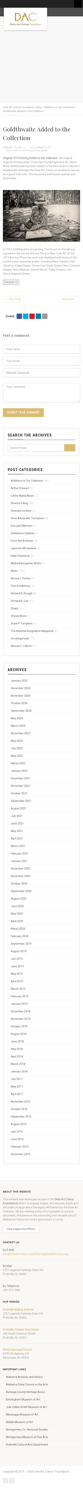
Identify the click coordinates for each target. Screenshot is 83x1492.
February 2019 (19, 996)
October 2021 (19, 793)
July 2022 (17, 748)
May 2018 (17, 1048)
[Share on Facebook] (19, 316)
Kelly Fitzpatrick (20, 555)
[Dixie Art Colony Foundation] (25, 19)
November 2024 (20, 695)
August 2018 (18, 1033)
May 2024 (17, 718)
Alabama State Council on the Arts (27, 1384)
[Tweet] (25, 316)
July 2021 (17, 815)
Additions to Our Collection (23, 150)
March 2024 (18, 725)
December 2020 (20, 868)
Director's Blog (19, 503)
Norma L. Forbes (20, 578)
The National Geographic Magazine (32, 630)
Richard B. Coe (19, 600)
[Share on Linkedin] (38, 316)
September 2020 (21, 891)
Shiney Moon (19, 615)
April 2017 (17, 1094)
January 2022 (19, 770)
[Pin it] (32, 316)
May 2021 (17, 831)
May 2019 (17, 973)
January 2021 (19, 861)
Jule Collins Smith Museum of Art (26, 1407)
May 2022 (17, 755)
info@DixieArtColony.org (18, 1254)
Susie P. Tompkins (22, 623)
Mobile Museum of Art (19, 1422)
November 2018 (20, 1018)
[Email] (44, 316)
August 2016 (18, 1124)
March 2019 (18, 988)
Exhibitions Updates (23, 533)
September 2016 (21, 1116)
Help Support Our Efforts (21, 1228)
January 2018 (19, 1071)
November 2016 (20, 1101)
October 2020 (19, 883)
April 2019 (17, 981)
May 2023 (17, 740)
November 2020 (20, 876)
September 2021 (21, 800)
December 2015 (20, 1154)
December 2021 (20, 778)
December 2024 (20, 688)
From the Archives (22, 540)
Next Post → (69, 299)
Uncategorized (20, 638)
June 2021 (17, 823)
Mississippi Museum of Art (22, 1414)
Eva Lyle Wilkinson (21, 525)
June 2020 (17, 906)
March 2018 (18, 1064)
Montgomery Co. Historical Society (27, 1429)
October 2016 (19, 1109)
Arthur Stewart (20, 488)
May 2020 (17, 913)
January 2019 (19, 1003)
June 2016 (17, 1139)
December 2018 (20, 1011)
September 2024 (21, 710)
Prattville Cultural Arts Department (27, 1444)
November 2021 (20, 785)
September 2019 (21, 943)
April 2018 (17, 1056)
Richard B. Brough (21, 593)
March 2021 (18, 846)
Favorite (9, 282)
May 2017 (17, 1086)
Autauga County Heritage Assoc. (26, 1392)
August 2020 (18, 898)
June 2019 (17, 966)
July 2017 (17, 1079)
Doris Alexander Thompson (27, 518)
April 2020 (17, 921)
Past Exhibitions (20, 585)
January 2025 (19, 680)
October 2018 (19, 1026)
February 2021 (19, 853)
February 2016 (19, 1146)
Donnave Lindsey (21, 510)
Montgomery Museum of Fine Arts (27, 1437)
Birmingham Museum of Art (23, 1399)
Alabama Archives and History (24, 1376)
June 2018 (17, 1041)
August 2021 (18, 808)
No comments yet (40, 147)
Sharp (14, 608)
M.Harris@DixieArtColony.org (50, 1254)
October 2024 (19, 703)
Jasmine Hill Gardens (23, 548)
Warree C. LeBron (21, 646)
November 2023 (20, 733)
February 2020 (19, 936)
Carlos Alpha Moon (22, 495)
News (44, 150)
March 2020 (18, 928)
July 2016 (17, 1131)
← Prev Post (13, 299)
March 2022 (18, 763)
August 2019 (18, 951)
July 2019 (17, 958)
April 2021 (17, 838)
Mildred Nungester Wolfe (26, 563)
